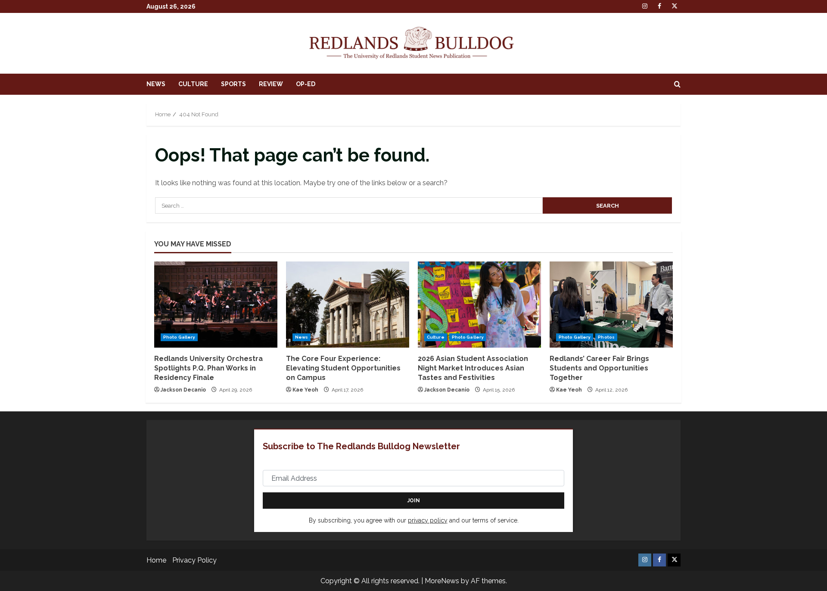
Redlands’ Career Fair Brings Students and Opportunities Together (599, 368)
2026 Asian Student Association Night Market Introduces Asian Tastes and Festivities (473, 368)
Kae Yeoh (305, 390)
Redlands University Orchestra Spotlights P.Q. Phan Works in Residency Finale (208, 368)
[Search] (677, 84)
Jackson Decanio (183, 390)
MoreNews (442, 581)
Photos (606, 337)
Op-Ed (305, 84)
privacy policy (428, 520)
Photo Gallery (179, 337)
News (155, 84)
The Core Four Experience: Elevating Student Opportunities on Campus (343, 368)
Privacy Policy (194, 560)
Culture (193, 84)
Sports (233, 84)
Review (271, 84)
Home (156, 560)
